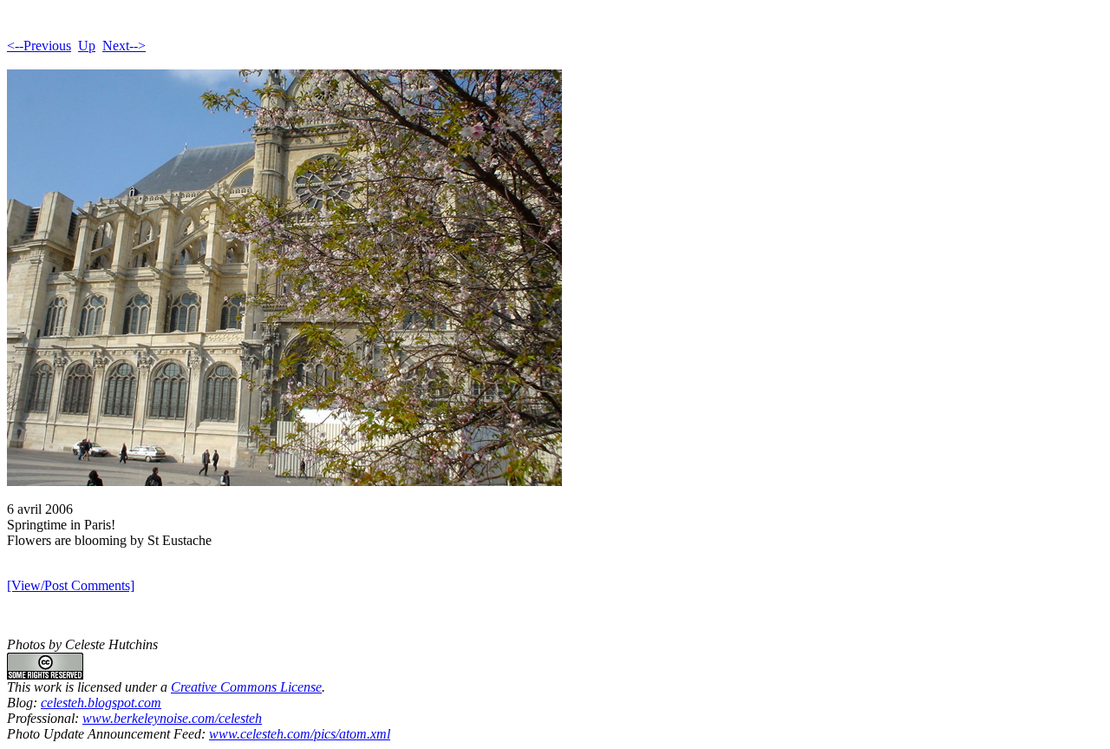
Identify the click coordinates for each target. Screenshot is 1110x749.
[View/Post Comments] (70, 585)
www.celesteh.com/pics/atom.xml (299, 733)
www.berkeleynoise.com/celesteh (172, 718)
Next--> (124, 45)
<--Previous (39, 45)
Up (86, 45)
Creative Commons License (246, 687)
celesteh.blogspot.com (101, 702)
